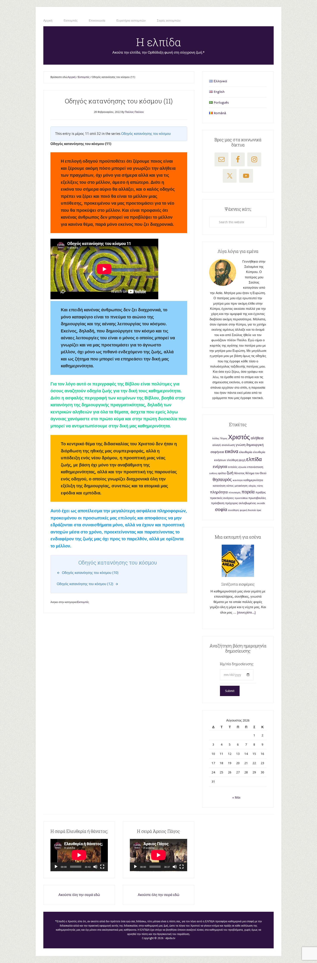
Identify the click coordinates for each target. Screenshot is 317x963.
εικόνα (231, 451)
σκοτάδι (261, 503)
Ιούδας (215, 438)
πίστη (260, 486)
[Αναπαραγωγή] (56, 867)
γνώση (240, 445)
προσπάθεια (241, 498)
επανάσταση (255, 467)
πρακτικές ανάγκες (222, 498)
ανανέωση (228, 445)
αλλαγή (216, 445)
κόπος (230, 485)
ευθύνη (213, 473)
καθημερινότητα (253, 480)
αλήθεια (257, 438)
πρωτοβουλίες (257, 498)
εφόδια (222, 473)
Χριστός (239, 437)
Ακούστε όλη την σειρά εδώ (79, 895)
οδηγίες (252, 486)
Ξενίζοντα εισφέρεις (238, 584)
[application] (79, 855)
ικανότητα (238, 480)
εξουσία (242, 467)
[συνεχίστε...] (246, 612)
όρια (259, 510)
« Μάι (236, 797)
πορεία (248, 491)
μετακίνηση (241, 485)
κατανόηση (219, 485)
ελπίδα (254, 459)
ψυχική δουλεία (248, 510)
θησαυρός (222, 479)
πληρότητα (219, 492)
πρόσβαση (217, 503)
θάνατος (239, 473)
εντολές (232, 467)
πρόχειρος (231, 503)
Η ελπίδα (158, 42)
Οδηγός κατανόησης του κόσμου (146, 134)
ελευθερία (245, 452)
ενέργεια (220, 466)
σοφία (221, 509)
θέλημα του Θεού (255, 473)
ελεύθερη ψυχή (236, 460)
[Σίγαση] (95, 867)
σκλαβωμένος (247, 503)
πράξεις (261, 492)
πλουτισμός (235, 492)
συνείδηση (233, 510)
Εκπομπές (83, 602)
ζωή (230, 473)
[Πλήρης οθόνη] (102, 867)
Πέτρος (223, 438)
